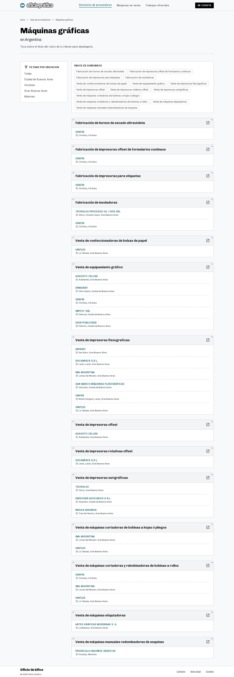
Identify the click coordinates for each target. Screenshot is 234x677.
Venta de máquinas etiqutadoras (170, 101)
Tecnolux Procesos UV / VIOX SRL (98, 211)
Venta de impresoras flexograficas (188, 83)
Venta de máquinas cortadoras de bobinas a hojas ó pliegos (108, 95)
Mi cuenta (204, 5)
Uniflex (80, 249)
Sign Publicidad (86, 322)
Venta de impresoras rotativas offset (129, 89)
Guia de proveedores (40, 20)
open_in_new (208, 123)
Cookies (210, 671)
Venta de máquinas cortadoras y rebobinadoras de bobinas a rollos (111, 101)
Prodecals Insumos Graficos (95, 651)
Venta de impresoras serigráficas (171, 89)
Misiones (44, 96)
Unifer (79, 395)
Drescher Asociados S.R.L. (93, 498)
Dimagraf (81, 287)
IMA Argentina (85, 372)
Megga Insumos (86, 510)
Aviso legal (195, 671)
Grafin (79, 131)
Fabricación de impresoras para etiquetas (98, 77)
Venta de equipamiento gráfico (148, 83)
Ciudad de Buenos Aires (44, 79)
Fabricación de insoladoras (139, 77)
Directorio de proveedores (95, 4)
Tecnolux (82, 486)
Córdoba (44, 85)
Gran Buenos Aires (44, 90)
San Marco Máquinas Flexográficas (99, 384)
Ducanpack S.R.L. (86, 360)
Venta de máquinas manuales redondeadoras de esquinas (107, 107)
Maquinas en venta (128, 5)
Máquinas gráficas (64, 20)
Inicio (22, 20)
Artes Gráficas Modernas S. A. (96, 624)
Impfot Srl (82, 311)
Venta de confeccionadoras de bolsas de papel (101, 83)
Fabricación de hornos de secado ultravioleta (100, 71)
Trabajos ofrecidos (157, 5)
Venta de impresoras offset (90, 89)
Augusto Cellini (86, 276)
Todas (44, 73)
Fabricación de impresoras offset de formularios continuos (160, 71)
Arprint (80, 349)
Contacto (181, 671)
